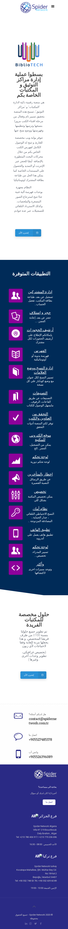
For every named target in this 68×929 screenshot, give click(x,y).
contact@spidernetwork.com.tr (42, 721)
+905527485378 (40, 739)
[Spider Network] (34, 10)
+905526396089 (40, 757)
